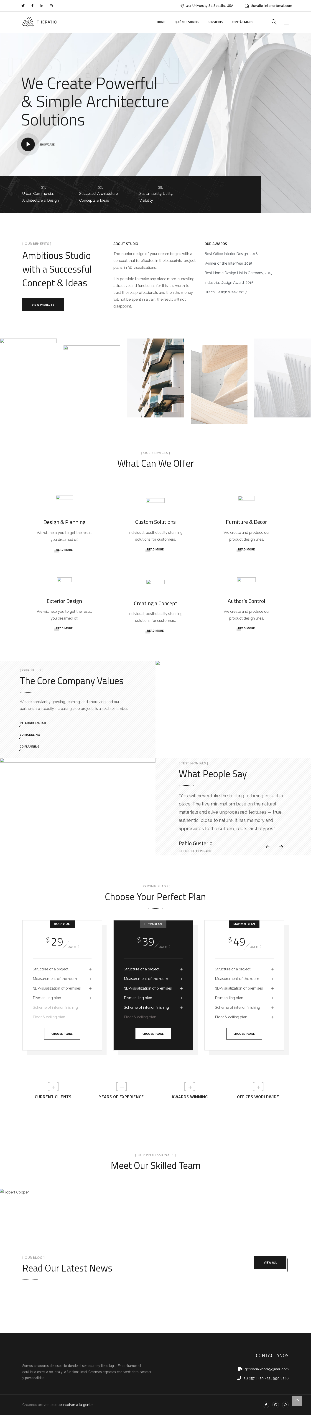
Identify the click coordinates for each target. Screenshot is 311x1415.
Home (161, 21)
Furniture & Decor (246, 522)
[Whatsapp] (285, 1405)
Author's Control (246, 601)
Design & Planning (64, 522)
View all (270, 1262)
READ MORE (64, 549)
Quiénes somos (187, 21)
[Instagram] (275, 1405)
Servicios (215, 21)
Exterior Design (64, 601)
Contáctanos (242, 21)
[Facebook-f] (266, 1405)
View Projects (43, 304)
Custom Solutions (155, 522)
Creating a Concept (155, 603)
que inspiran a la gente (73, 1405)
